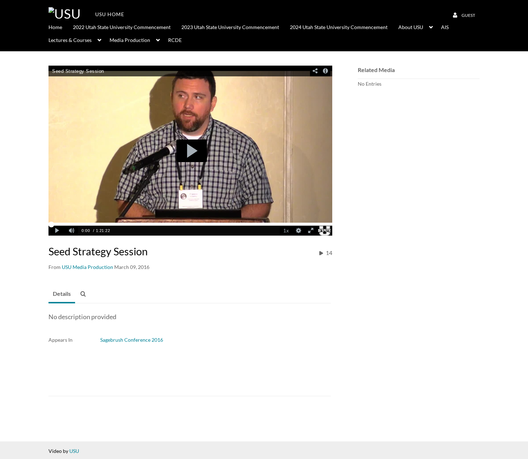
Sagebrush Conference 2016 (131, 340)
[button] (85, 294)
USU (74, 451)
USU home (109, 14)
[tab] (61, 294)
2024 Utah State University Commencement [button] (339, 27)
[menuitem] (60, 26)
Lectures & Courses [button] (70, 40)
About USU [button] (410, 27)
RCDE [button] (175, 40)
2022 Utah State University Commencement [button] (122, 27)
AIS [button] (445, 27)
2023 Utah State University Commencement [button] (230, 27)
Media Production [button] (130, 40)
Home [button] (55, 27)
